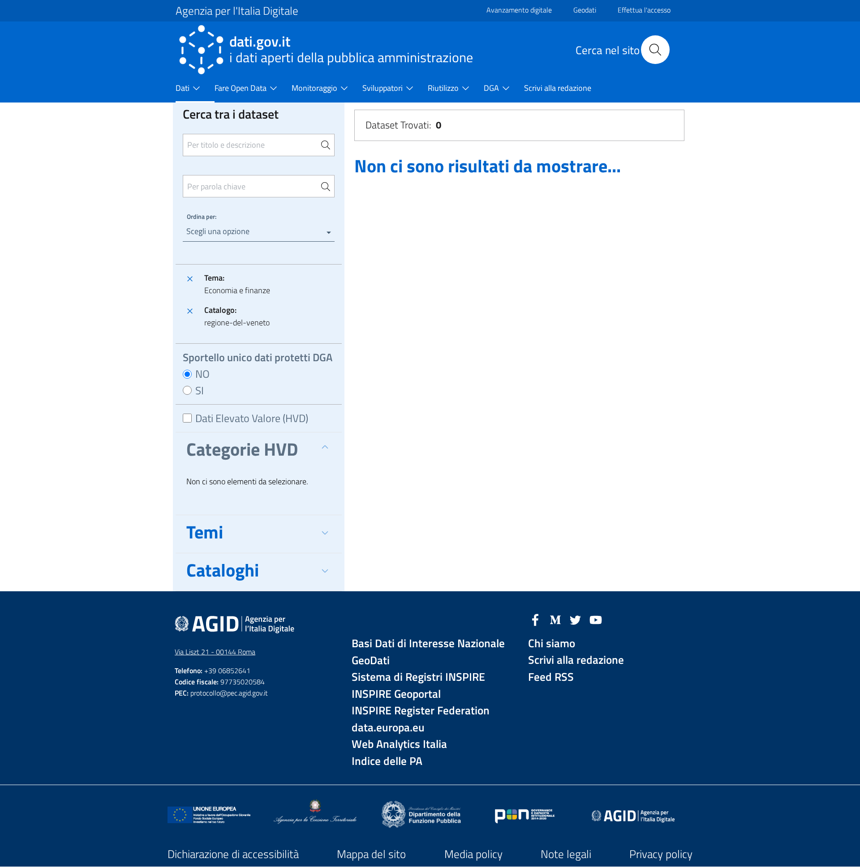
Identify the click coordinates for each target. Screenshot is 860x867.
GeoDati (371, 660)
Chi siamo (551, 643)
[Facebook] (535, 619)
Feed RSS (551, 677)
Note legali (566, 854)
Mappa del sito (371, 854)
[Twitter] (575, 619)
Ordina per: (201, 216)
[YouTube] (596, 619)
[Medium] (555, 619)
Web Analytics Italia (399, 744)
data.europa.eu (388, 727)
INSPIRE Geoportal (396, 694)
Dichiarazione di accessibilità (233, 854)
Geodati (584, 9)
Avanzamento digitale (519, 9)
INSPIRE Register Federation (421, 710)
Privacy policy (660, 854)
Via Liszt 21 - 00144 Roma (215, 651)
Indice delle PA (387, 761)
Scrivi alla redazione (576, 660)
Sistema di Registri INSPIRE (418, 677)
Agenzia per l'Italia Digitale (237, 10)
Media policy (473, 854)
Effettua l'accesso (644, 9)
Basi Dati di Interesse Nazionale (428, 643)
